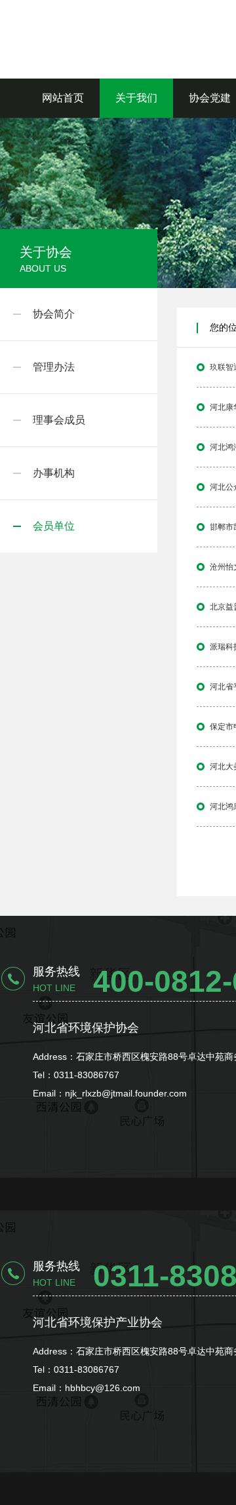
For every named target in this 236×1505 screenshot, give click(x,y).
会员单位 (54, 526)
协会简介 (54, 313)
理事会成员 (59, 420)
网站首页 (63, 97)
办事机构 (54, 473)
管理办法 (54, 366)
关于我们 (136, 97)
